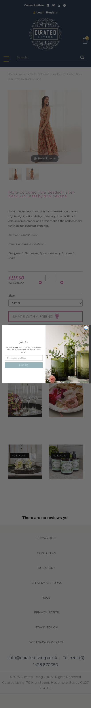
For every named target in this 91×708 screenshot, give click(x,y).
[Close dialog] (86, 327)
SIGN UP (23, 365)
